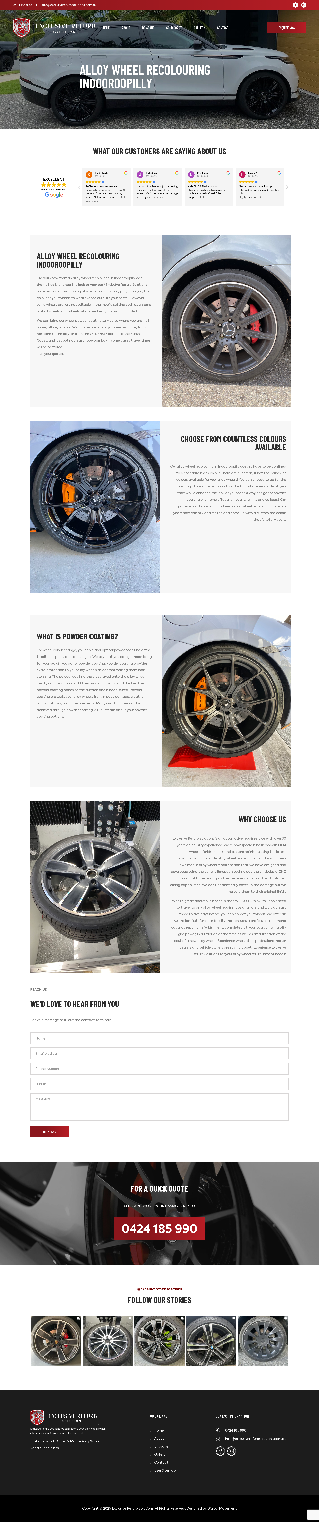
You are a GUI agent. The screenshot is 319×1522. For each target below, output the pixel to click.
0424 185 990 (22, 4)
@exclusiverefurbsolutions (159, 1289)
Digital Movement (222, 1508)
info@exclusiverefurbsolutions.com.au (69, 4)
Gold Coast (174, 28)
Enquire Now (286, 27)
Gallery (199, 28)
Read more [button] (245, 201)
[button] (286, 188)
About (126, 28)
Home (106, 28)
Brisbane (148, 28)
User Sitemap (165, 1470)
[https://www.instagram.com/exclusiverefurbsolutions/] (303, 5)
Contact (223, 28)
